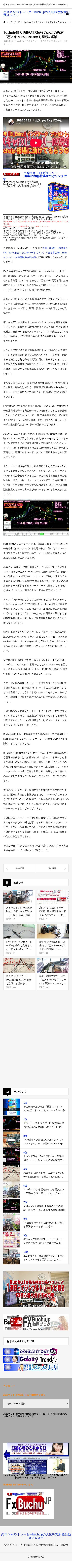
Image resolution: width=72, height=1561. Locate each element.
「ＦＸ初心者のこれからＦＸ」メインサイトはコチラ (41, 1476)
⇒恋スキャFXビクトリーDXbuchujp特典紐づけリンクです (35, 176)
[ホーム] (4, 22)
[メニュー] (67, 14)
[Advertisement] (36, 1043)
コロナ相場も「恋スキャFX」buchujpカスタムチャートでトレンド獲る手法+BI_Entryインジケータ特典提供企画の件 (35, 253)
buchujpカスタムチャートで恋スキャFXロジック (39, 41)
